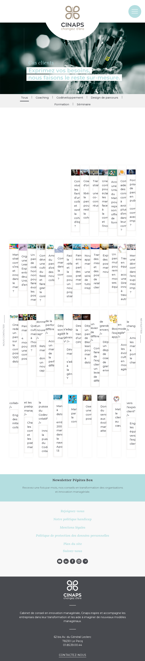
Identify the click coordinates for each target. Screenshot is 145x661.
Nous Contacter (3, 335)
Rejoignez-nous (72, 511)
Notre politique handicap (72, 519)
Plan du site (72, 544)
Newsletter (141, 326)
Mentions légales (72, 527)
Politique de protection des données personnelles (72, 535)
